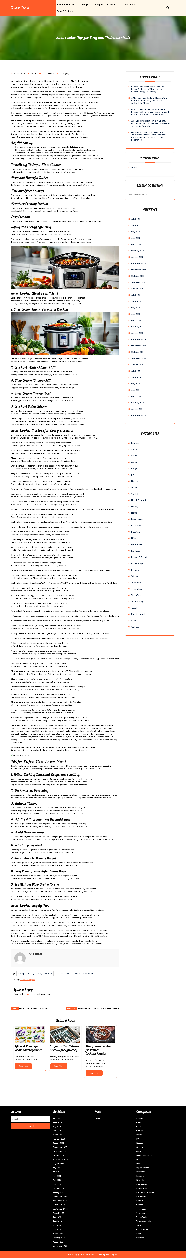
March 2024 (136, 396)
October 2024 (137, 352)
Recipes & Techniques (105, 4)
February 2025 (137, 326)
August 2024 (137, 365)
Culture (134, 462)
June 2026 (136, 225)
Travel (134, 608)
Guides (134, 494)
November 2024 (138, 345)
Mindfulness (136, 544)
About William (35, 953)
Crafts (134, 456)
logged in (29, 994)
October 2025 (137, 276)
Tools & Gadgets (65, 11)
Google (134, 167)
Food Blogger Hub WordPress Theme (85, 1254)
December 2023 (138, 415)
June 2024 (136, 377)
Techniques (136, 582)
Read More (23, 1066)
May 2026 (135, 231)
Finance (134, 481)
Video (134, 620)
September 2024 (139, 358)
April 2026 (135, 238)
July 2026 (135, 219)
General (134, 487)
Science (134, 576)
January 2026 (137, 257)
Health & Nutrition (65, 4)
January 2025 (137, 333)
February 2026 (137, 250)
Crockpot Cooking (26, 973)
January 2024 (137, 409)
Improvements (137, 519)
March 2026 (136, 244)
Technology (136, 589)
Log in (97, 1118)
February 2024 (137, 403)
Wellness (135, 627)
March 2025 (136, 320)
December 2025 (138, 263)
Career (134, 449)
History (134, 506)
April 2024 (136, 390)
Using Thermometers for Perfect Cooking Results (98, 1050)
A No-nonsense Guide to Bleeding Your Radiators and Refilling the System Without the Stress (149, 100)
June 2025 (136, 301)
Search (30, 1126)
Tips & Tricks (128, 4)
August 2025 (137, 288)
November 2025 (138, 269)
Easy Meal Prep (45, 973)
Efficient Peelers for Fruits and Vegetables (28, 1048)
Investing (135, 532)
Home (134, 513)
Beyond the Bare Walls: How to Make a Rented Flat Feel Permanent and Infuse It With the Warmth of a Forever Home (150, 112)
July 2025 (135, 295)
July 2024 (135, 371)
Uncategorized (138, 614)
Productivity (136, 551)
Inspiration (136, 525)
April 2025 (135, 314)
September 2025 (138, 282)
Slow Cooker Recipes (84, 973)
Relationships (137, 563)
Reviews (135, 570)
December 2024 (138, 339)
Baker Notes (20, 7)
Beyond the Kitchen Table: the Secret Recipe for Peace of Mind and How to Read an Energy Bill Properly (148, 89)
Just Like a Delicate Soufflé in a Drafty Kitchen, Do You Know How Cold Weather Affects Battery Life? (150, 123)
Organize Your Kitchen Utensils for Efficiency (64, 1048)
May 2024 (135, 384)
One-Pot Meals (63, 973)
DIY (132, 475)
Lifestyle (84, 4)
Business (135, 443)
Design (134, 468)
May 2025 (135, 307)
